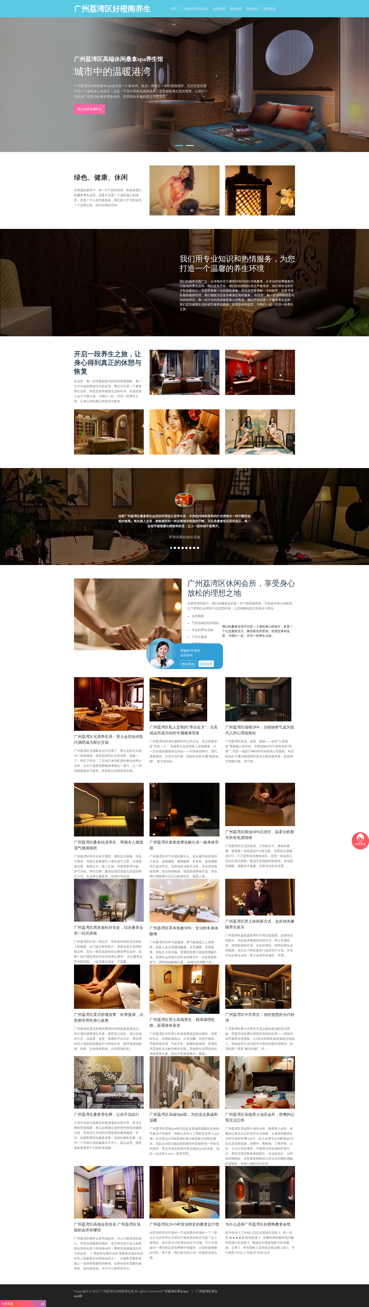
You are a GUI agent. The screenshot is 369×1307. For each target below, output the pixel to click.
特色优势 (236, 8)
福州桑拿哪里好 (133, 1301)
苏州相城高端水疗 (168, 1301)
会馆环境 (219, 8)
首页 (173, 8)
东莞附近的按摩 (246, 1301)
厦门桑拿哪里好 (289, 1301)
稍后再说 (188, 664)
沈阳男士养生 (77, 1301)
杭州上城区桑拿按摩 (194, 1301)
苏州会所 (180, 1301)
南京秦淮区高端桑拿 (212, 1301)
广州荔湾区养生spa (194, 8)
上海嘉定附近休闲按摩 (107, 1301)
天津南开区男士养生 (230, 1301)
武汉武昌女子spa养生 (150, 1301)
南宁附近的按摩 (90, 1301)
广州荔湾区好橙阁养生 (112, 8)
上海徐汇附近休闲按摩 (264, 1301)
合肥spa (278, 1301)
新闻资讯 (269, 8)
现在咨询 (206, 664)
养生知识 (253, 8)
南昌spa (121, 1301)
